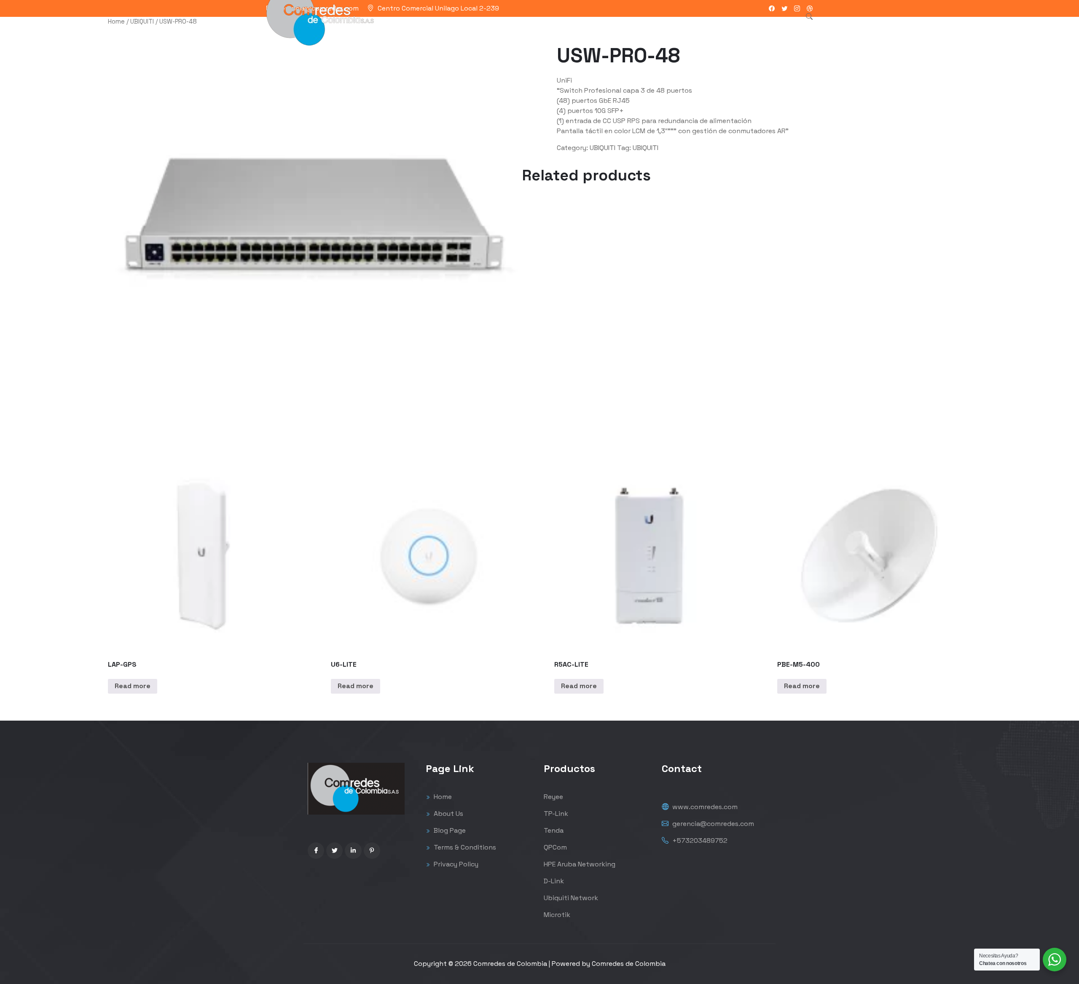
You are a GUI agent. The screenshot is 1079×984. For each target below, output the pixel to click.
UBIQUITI (142, 21)
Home (116, 21)
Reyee (553, 796)
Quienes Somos (586, 27)
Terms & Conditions (464, 847)
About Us (447, 813)
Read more (132, 685)
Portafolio (533, 27)
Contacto (639, 27)
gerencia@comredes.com (712, 823)
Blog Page (449, 830)
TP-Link (556, 813)
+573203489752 (699, 840)
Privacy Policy (455, 864)
